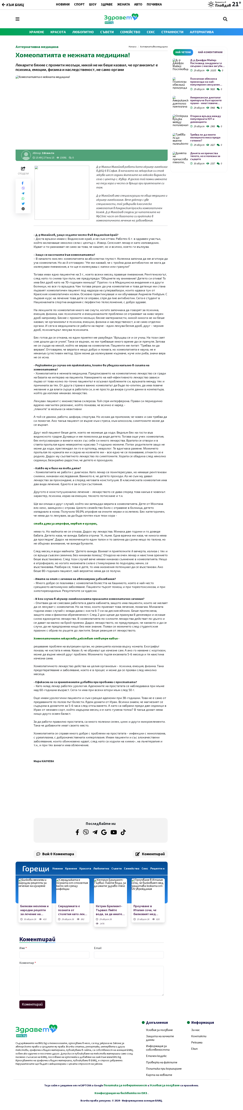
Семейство (130, 32)
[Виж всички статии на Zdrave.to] (26, 155)
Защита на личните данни (160, 1038)
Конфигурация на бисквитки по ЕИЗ (121, 1093)
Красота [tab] (85, 868)
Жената (123, 5)
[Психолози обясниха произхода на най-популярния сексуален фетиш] (180, 83)
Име (23, 948)
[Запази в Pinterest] (23, 208)
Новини (63, 5)
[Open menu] (17, 19)
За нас (195, 1030)
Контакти (198, 1036)
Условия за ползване (159, 1030)
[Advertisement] (66, 790)
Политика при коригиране (164, 1069)
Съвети (107, 32)
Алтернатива (202, 32)
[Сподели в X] (23, 203)
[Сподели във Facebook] (22, 183)
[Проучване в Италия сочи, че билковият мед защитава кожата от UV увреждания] (148, 890)
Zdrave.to (48, 153)
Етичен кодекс (156, 1056)
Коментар (27, 962)
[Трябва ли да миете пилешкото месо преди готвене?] (180, 139)
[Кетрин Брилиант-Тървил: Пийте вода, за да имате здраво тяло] (110, 890)
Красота (58, 32)
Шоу (92, 5)
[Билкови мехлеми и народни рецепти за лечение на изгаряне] (35, 890)
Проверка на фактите (161, 1062)
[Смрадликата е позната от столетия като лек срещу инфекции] (72, 890)
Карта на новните (159, 1075)
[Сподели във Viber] (23, 188)
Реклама (196, 1042)
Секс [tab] (145, 868)
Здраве (107, 5)
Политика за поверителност (125, 1085)
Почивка (154, 5)
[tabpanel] (199, 112)
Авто (138, 5)
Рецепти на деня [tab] (162, 868)
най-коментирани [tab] (210, 52)
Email (98, 948)
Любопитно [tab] (101, 868)
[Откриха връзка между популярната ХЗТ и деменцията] (180, 120)
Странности (172, 32)
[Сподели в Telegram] (23, 193)
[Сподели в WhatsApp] (23, 198)
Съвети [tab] (116, 868)
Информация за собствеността (158, 1048)
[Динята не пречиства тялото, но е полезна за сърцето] (180, 158)
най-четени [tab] (183, 52)
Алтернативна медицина (154, 47)
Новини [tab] (57, 868)
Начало (132, 47)
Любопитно (83, 32)
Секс (151, 32)
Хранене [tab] (71, 868)
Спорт (79, 5)
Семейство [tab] (131, 868)
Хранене (36, 32)
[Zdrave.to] (121, 23)
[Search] (225, 19)
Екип (194, 1049)
